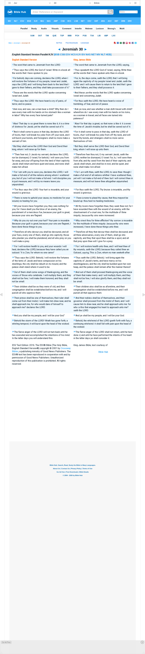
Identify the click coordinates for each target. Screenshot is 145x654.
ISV (83, 54)
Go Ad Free (6, 642)
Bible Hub (103, 352)
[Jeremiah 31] (141, 301)
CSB (62, 54)
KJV (78, 54)
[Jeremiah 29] (3, 301)
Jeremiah (16, 43)
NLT (103, 54)
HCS (73, 54)
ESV (68, 54)
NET (93, 54)
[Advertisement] (72, 420)
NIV (98, 54)
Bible (10, 43)
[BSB (56, 54)
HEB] (108, 54)
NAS (88, 54)
